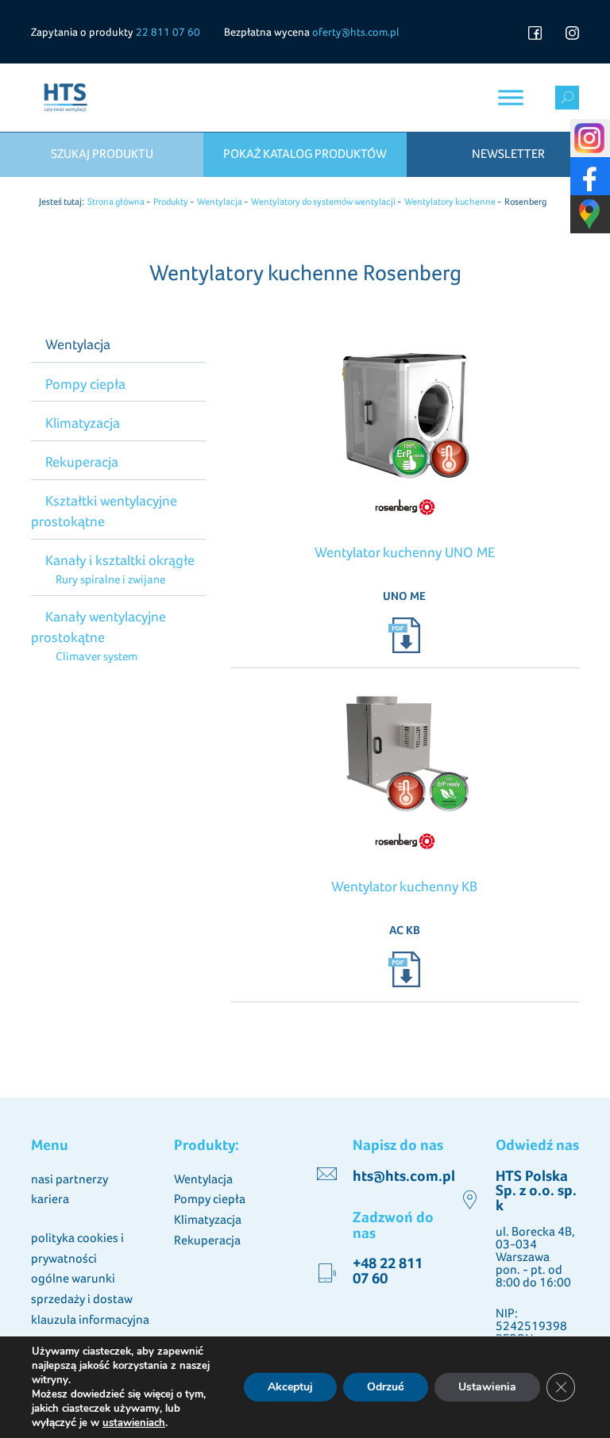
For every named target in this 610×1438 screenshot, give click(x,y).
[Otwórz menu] (510, 97)
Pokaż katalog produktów (305, 153)
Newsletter (508, 153)
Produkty (170, 201)
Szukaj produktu (102, 153)
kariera (50, 1198)
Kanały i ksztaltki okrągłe (120, 560)
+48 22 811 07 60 (388, 1270)
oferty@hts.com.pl (355, 31)
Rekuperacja (81, 461)
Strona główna (116, 201)
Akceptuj (290, 1386)
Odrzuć (385, 1386)
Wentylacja (219, 201)
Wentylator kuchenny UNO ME (405, 552)
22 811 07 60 (168, 31)
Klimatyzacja (82, 422)
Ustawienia (487, 1386)
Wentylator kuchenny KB (404, 886)
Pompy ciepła (85, 383)
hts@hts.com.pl (404, 1175)
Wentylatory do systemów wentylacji (323, 201)
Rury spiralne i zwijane (110, 579)
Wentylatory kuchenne (450, 201)
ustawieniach (133, 1423)
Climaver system (96, 656)
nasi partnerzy (69, 1178)
